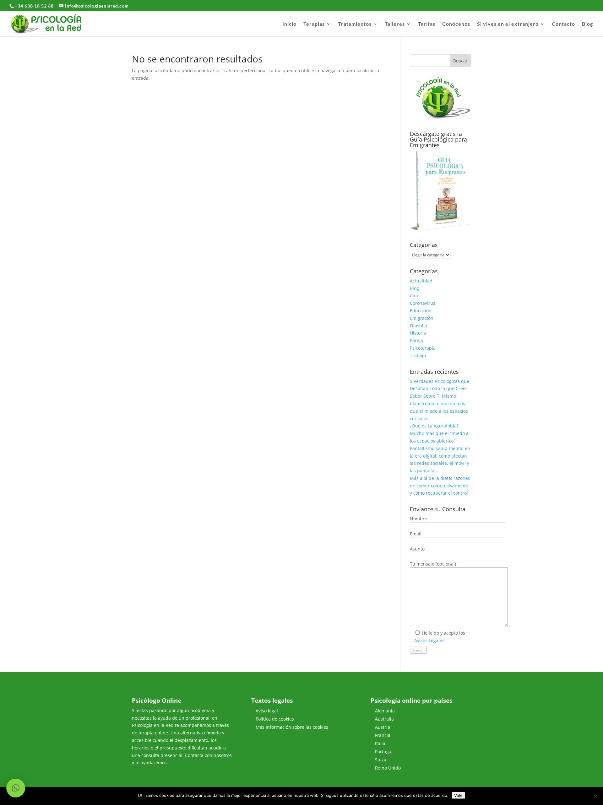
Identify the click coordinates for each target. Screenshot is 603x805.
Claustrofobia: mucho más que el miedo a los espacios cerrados (439, 410)
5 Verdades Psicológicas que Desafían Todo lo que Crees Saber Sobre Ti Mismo (439, 388)
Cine (414, 295)
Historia (418, 333)
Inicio (289, 24)
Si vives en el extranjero (508, 24)
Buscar (460, 61)
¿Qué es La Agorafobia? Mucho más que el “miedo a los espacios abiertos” (439, 433)
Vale (458, 795)
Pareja (416, 340)
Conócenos (456, 24)
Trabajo (418, 355)
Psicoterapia (423, 348)
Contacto (563, 24)
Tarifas (426, 24)
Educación (421, 311)
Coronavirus (422, 303)
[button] (15, 788)
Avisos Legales (429, 640)
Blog (587, 24)
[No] (595, 796)
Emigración (421, 318)
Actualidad (421, 281)
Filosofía (418, 326)
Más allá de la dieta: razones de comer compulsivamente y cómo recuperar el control (440, 485)
